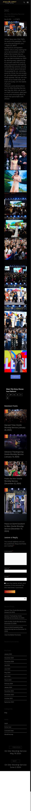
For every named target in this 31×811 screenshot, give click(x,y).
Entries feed (7, 727)
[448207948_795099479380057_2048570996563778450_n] (15, 316)
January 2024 (8, 687)
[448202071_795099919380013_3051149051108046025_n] (15, 226)
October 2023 (8, 698)
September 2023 (9, 702)
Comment (8, 551)
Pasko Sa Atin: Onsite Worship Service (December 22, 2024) (13, 481)
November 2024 (9, 661)
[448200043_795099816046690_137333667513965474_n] (15, 159)
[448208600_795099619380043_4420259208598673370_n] (15, 339)
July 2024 (7, 665)
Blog (6, 10)
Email (7, 576)
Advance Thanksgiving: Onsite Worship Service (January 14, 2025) (14, 454)
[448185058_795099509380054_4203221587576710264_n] (15, 136)
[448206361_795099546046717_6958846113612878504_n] (15, 271)
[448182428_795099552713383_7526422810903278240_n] (15, 114)
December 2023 (9, 691)
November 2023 (9, 694)
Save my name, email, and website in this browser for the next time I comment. (15, 585)
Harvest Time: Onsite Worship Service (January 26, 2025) (14, 427)
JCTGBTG (17, 19)
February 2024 (8, 683)
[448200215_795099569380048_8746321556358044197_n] (15, 181)
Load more (15, 377)
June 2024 (7, 669)
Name (7, 568)
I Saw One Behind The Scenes (12, 635)
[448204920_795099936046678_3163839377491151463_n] (15, 249)
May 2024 (7, 672)
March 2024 (7, 680)
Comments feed (8, 730)
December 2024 (9, 658)
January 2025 (8, 654)
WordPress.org (8, 734)
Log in (6, 723)
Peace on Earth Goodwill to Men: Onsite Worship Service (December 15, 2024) (14, 527)
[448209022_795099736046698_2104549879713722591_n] (15, 361)
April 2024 (7, 676)
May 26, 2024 (7, 19)
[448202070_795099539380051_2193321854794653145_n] (15, 204)
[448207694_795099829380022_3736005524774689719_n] (15, 294)
